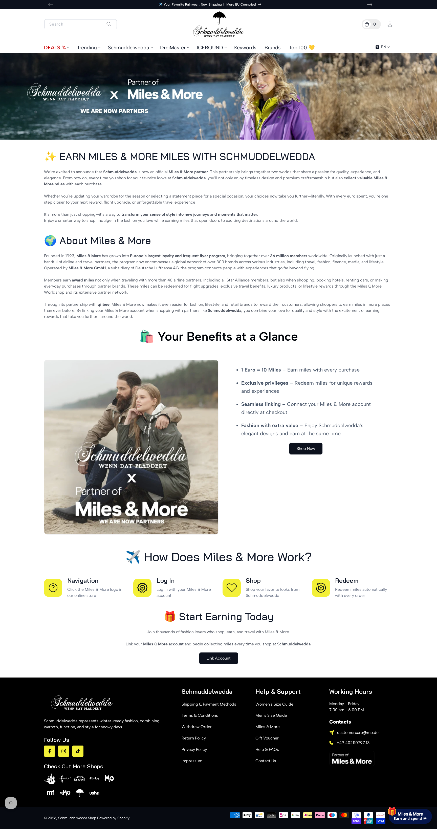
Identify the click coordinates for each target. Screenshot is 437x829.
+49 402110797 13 (353, 742)
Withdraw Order (197, 726)
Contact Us (265, 760)
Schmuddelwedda (128, 48)
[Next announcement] (369, 4)
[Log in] (390, 24)
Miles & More (267, 726)
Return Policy (194, 738)
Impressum (192, 760)
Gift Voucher (267, 738)
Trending (87, 48)
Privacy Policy (194, 749)
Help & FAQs (267, 749)
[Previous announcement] (50, 4)
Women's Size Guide (274, 704)
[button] (371, 24)
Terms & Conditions (200, 715)
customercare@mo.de (358, 732)
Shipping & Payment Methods (209, 704)
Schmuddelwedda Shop (77, 818)
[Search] (109, 24)
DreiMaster (173, 48)
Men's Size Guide (271, 715)
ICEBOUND (210, 48)
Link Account (219, 658)
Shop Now (306, 448)
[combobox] (80, 24)
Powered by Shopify (113, 818)
